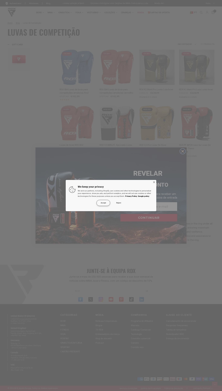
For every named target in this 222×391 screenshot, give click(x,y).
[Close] (154, 182)
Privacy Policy (131, 196)
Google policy (143, 196)
